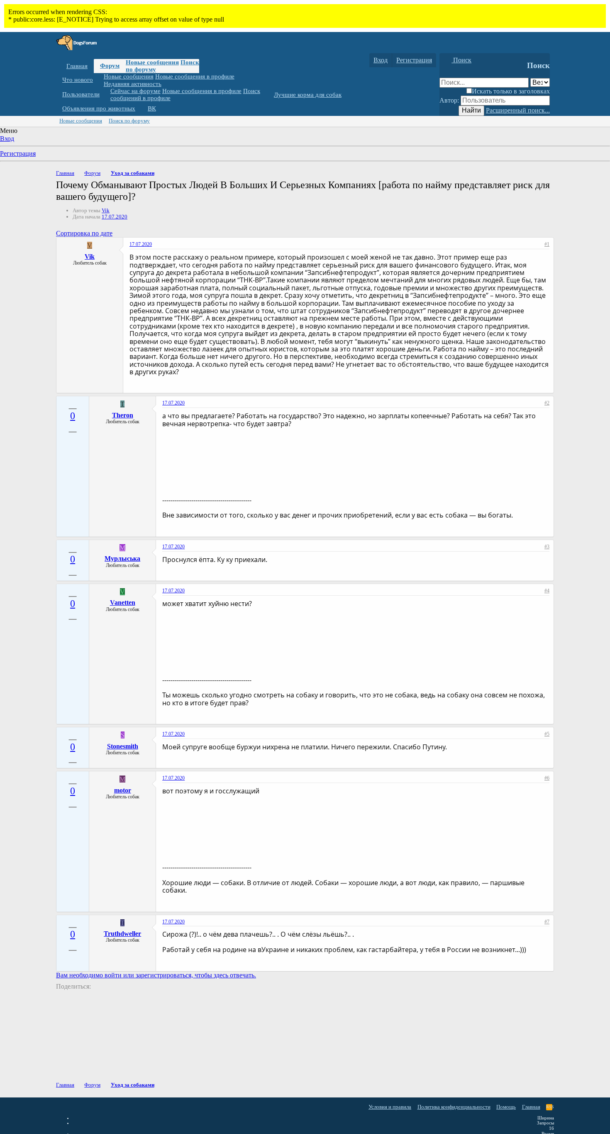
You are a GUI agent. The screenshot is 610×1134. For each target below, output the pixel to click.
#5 (546, 734)
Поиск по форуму (129, 121)
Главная (77, 66)
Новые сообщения (152, 62)
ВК (152, 108)
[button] (99, 80)
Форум (110, 65)
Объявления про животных (98, 108)
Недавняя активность (132, 83)
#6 (546, 778)
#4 (546, 591)
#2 (546, 403)
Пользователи (81, 94)
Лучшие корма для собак (308, 94)
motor (122, 790)
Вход (7, 138)
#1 (546, 244)
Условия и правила (389, 1107)
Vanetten (122, 602)
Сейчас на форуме (135, 91)
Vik (106, 210)
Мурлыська (122, 558)
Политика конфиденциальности (453, 1107)
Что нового (77, 79)
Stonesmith (122, 746)
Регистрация (18, 153)
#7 (546, 922)
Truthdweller (122, 933)
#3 (546, 547)
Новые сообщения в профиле (194, 76)
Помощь (506, 1107)
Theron (122, 415)
